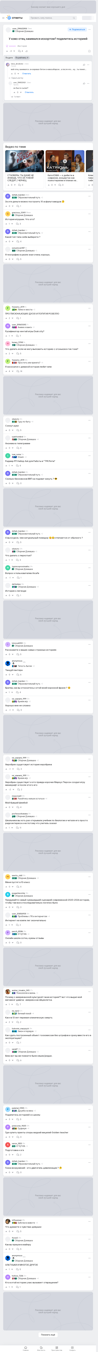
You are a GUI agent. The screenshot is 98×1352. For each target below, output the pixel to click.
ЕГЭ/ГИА (22, 934)
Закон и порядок (26, 1031)
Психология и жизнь (25, 993)
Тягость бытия (25, 666)
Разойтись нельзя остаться (31, 799)
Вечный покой (24, 1013)
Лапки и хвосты (25, 310)
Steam (21, 457)
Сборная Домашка (24, 31)
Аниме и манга (25, 327)
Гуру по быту (24, 422)
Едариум (22, 1128)
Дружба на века (25, 1111)
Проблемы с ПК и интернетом (32, 916)
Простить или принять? (29, 363)
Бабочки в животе (26, 1223)
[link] (24, 169)
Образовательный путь (29, 197)
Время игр (23, 701)
